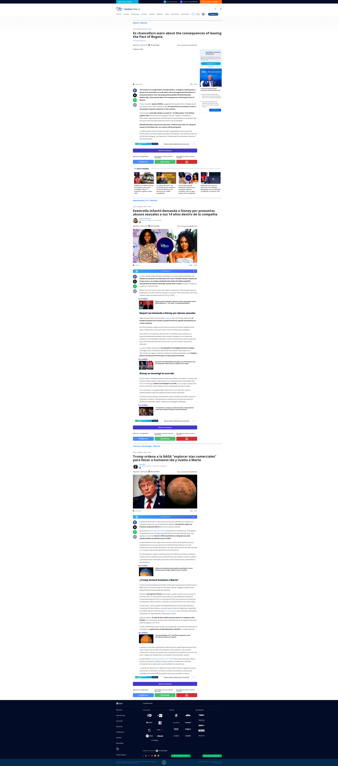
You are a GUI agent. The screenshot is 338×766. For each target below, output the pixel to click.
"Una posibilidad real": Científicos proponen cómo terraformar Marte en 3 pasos (172, 636)
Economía (144, 14)
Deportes (151, 14)
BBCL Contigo (185, 14)
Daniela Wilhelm (140, 41)
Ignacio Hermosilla (145, 218)
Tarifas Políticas (121, 755)
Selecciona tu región (125, 2)
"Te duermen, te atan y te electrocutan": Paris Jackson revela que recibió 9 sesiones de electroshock (174, 408)
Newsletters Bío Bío (172, 2)
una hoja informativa (158, 531)
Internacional (135, 14)
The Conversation (171, 611)
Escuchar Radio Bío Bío (211, 2)
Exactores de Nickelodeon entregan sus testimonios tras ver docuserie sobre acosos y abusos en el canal (175, 362)
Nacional (126, 14)
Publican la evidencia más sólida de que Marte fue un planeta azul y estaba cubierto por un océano (174, 569)
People (167, 318)
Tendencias (159, 14)
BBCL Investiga (175, 14)
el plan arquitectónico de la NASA (162, 659)
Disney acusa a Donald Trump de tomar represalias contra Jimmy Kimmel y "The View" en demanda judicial (175, 302)
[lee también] (146, 304)
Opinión (167, 14)
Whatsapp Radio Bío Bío (213, 756)
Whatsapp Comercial (182, 755)
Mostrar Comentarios (165, 150)
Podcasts (119, 14)
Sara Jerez (142, 464)
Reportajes (119, 743)
